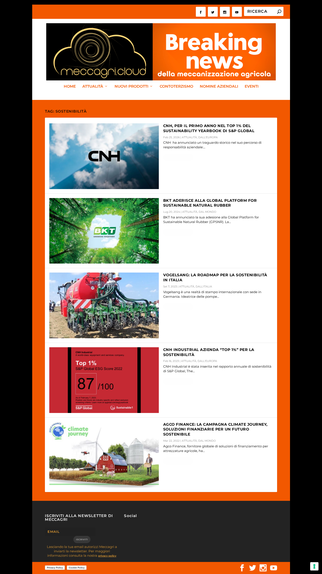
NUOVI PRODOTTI (131, 87)
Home (70, 87)
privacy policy (107, 555)
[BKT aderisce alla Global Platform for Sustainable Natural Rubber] (104, 231)
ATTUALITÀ (92, 87)
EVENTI (251, 87)
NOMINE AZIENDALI (219, 87)
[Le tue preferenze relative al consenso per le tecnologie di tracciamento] (314, 566)
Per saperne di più (178, 157)
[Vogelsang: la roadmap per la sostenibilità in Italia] (104, 305)
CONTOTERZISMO (176, 87)
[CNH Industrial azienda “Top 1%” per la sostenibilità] (104, 380)
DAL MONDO (207, 211)
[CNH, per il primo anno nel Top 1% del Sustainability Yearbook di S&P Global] (104, 156)
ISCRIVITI (82, 539)
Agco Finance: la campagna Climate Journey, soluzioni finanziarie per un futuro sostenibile (215, 429)
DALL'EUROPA (208, 137)
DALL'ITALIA (204, 286)
